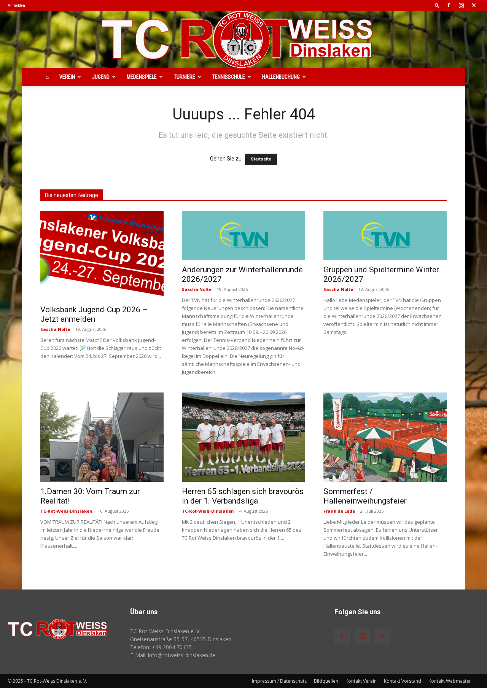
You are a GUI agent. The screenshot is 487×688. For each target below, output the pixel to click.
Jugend (101, 77)
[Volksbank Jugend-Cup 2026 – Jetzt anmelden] (102, 255)
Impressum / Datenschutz (279, 681)
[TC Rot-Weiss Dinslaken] (243, 39)
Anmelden (16, 5)
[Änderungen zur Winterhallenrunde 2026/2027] (243, 235)
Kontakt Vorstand (402, 681)
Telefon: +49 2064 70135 (161, 647)
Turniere (184, 77)
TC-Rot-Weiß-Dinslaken (66, 511)
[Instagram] (461, 5)
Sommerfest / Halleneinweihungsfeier (365, 496)
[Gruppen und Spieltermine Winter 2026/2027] (385, 235)
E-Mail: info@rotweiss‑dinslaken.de (172, 655)
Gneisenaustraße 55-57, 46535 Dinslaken (180, 639)
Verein (67, 77)
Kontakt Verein (361, 681)
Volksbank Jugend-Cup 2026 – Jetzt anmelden (94, 314)
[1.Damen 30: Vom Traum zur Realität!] (102, 437)
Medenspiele (142, 77)
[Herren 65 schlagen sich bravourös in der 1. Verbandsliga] (243, 437)
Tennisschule (228, 77)
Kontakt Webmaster (449, 681)
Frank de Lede (339, 511)
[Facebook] (448, 5)
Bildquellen (326, 681)
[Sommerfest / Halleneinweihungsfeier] (385, 437)
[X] (473, 5)
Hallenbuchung (281, 77)
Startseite (261, 159)
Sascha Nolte (55, 329)
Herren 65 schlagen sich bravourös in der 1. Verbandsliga (243, 496)
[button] (437, 5)
